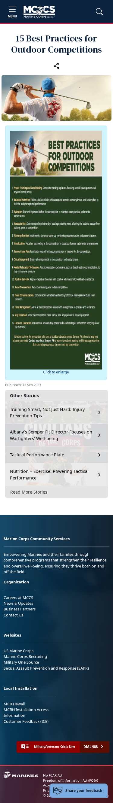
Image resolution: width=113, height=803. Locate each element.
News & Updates (18, 603)
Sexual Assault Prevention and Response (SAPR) (46, 668)
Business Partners (20, 609)
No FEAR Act (52, 775)
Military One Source (21, 662)
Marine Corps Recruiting (25, 656)
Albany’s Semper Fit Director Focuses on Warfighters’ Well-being (51, 435)
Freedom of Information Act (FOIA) (70, 780)
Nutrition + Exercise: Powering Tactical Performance (49, 474)
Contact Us (13, 615)
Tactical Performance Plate (37, 455)
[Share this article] (56, 66)
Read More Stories (28, 492)
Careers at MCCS (18, 597)
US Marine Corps (18, 650)
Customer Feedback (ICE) (26, 721)
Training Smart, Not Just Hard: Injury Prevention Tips (47, 412)
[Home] (39, 11)
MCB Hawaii (14, 704)
